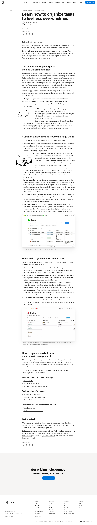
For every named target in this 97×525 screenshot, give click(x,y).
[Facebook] (29, 34)
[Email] (32, 34)
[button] (48, 232)
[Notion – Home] (3, 2)
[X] (23, 34)
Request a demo (48, 478)
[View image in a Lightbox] (74, 249)
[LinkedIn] (26, 34)
